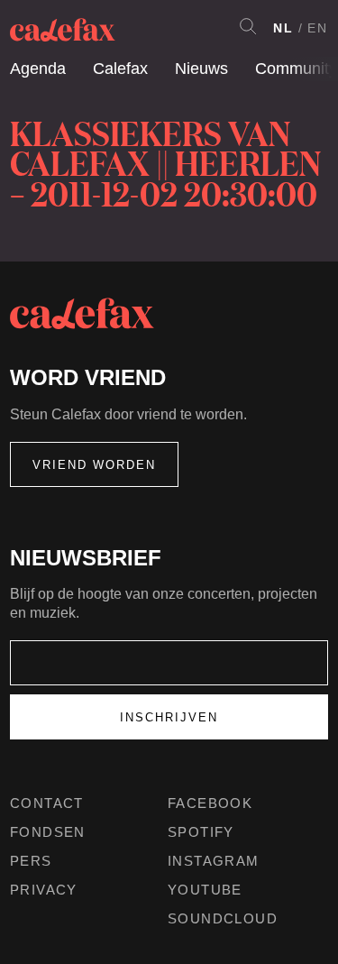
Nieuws (201, 69)
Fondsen (48, 832)
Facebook (210, 803)
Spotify (201, 832)
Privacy (44, 889)
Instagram (214, 860)
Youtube (205, 889)
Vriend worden (94, 465)
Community (296, 69)
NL (283, 28)
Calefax (120, 69)
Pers (31, 860)
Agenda (38, 69)
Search (248, 26)
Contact (47, 803)
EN (317, 28)
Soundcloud (223, 918)
